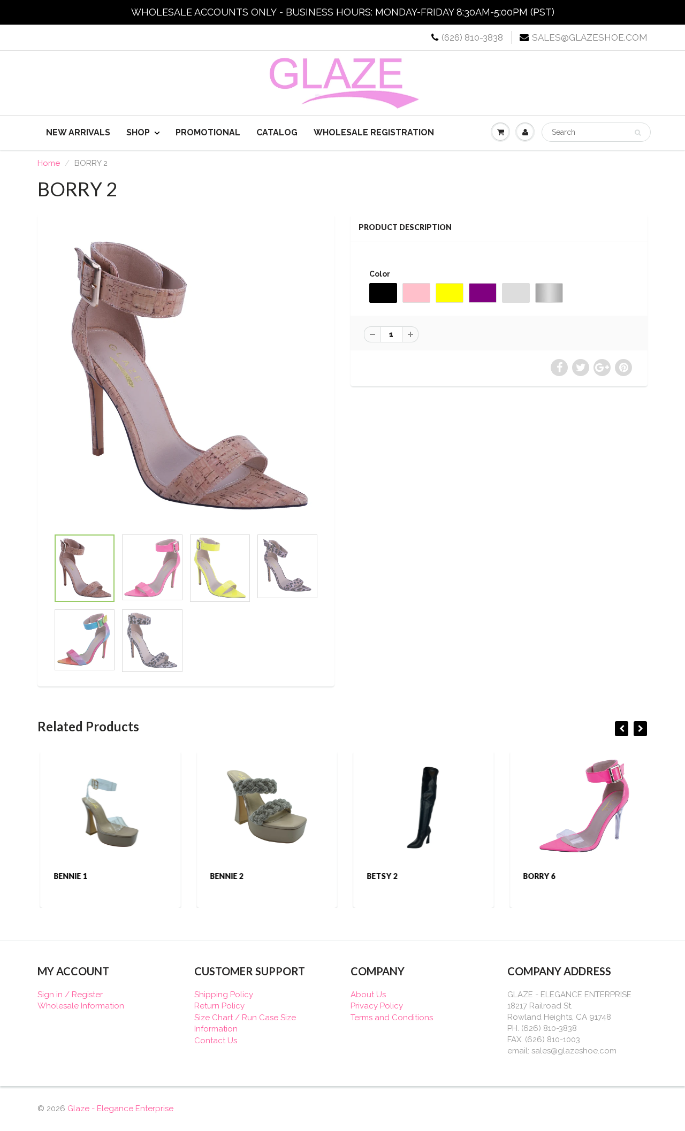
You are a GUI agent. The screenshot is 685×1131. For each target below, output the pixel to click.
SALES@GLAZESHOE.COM (590, 37)
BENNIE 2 (224, 876)
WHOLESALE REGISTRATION (374, 132)
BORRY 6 (537, 876)
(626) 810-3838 (472, 37)
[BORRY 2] (186, 376)
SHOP (138, 132)
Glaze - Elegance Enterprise (120, 1108)
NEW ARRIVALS (78, 132)
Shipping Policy (223, 994)
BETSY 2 (379, 876)
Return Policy (219, 1006)
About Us (368, 994)
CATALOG (277, 132)
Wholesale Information (80, 1006)
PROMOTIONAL (208, 132)
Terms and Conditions (392, 1017)
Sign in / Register (70, 994)
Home (48, 163)
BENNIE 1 (67, 876)
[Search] (637, 132)
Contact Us (215, 1040)
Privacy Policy (377, 1006)
